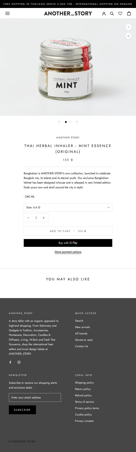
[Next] (77, 122)
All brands (81, 333)
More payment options (68, 252)
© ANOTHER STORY (22, 441)
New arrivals (82, 327)
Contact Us (81, 346)
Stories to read (83, 340)
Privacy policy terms (87, 408)
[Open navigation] (7, 13)
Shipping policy (84, 383)
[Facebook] (10, 362)
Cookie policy (83, 414)
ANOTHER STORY (68, 137)
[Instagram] (19, 362)
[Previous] (59, 122)
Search (79, 321)
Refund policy (83, 395)
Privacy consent (84, 421)
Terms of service (84, 402)
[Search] (112, 13)
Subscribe (22, 410)
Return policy (83, 389)
